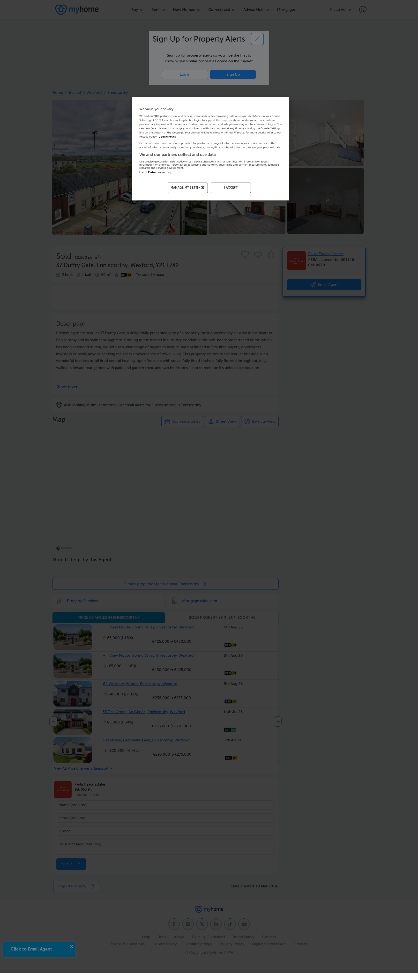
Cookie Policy (167, 136)
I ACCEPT (231, 187)
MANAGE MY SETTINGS (188, 187)
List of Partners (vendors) (155, 172)
